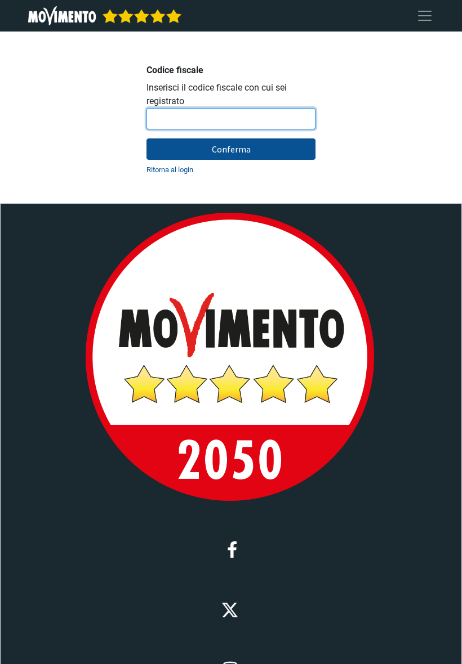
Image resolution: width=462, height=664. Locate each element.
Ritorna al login (169, 169)
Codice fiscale (174, 70)
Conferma (231, 149)
